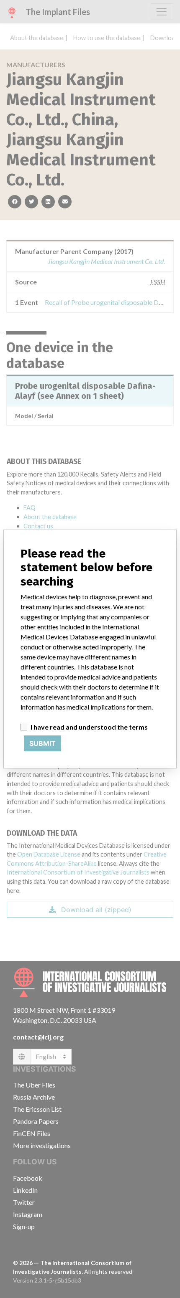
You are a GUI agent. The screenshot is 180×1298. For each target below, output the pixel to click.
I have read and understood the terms (89, 727)
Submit (42, 743)
